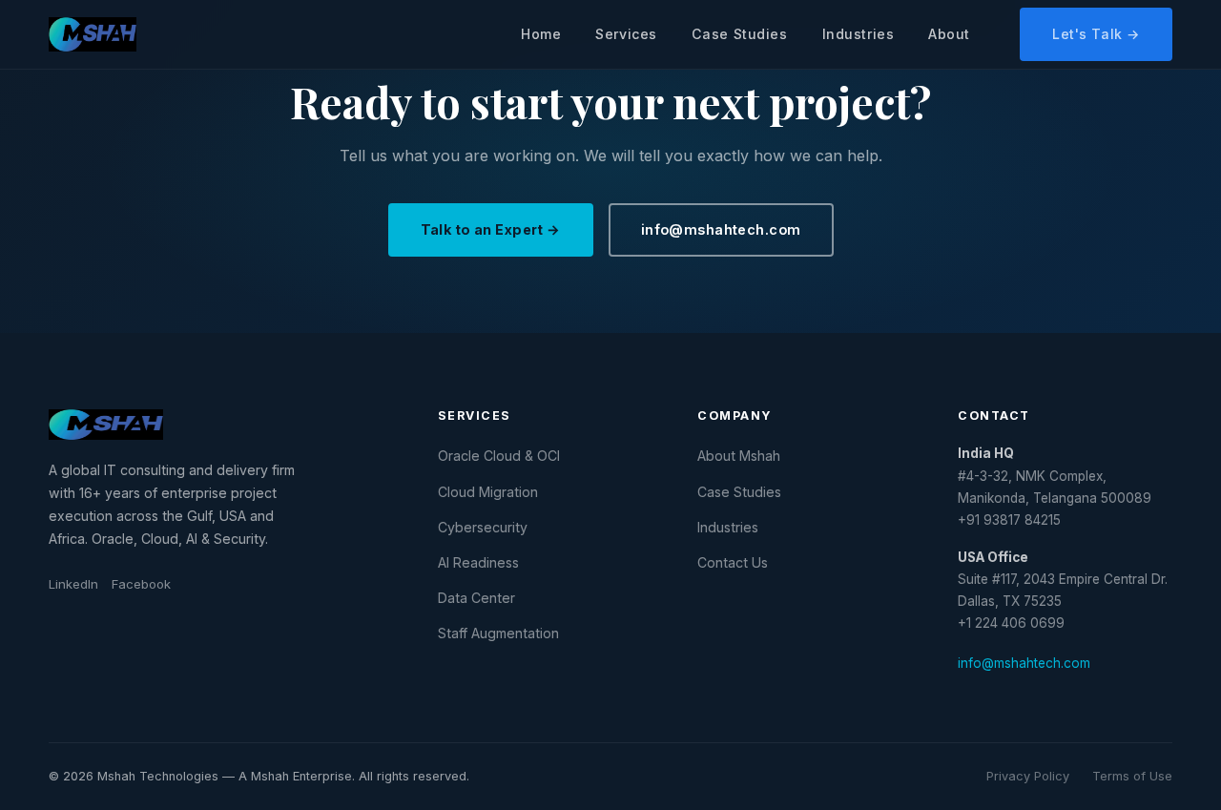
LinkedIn (73, 584)
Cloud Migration (488, 492)
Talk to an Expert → (491, 229)
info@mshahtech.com (721, 229)
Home (541, 34)
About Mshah (738, 455)
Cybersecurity (483, 527)
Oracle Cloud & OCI (499, 455)
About (949, 34)
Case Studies (740, 34)
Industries (858, 34)
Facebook (141, 584)
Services (626, 34)
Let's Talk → (1096, 34)
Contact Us (732, 562)
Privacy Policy (1027, 776)
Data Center (476, 598)
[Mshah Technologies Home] (92, 34)
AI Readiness (478, 562)
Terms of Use (1132, 776)
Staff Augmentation (498, 633)
